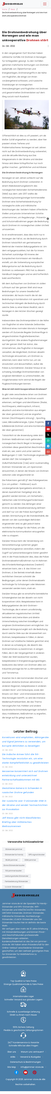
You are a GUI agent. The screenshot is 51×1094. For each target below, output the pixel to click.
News (13, 9)
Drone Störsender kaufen (14, 865)
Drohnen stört (37, 40)
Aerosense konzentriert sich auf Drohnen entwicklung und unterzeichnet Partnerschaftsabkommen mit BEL (25, 775)
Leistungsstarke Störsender (16, 876)
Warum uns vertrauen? (32, 1051)
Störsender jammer (13, 849)
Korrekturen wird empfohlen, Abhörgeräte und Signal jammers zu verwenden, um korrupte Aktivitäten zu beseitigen (25, 741)
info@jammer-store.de (32, 1067)
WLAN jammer (11, 860)
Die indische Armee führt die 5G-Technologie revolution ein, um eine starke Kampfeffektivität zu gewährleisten (25, 758)
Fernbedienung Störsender (16, 881)
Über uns (11, 1051)
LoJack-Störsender (13, 887)
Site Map (11, 1067)
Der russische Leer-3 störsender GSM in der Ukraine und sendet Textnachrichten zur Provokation (25, 805)
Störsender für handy (14, 854)
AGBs (12, 1056)
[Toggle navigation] (45, 4)
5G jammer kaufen (13, 870)
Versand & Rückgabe (30, 1056)
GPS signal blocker (36, 854)
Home (4, 9)
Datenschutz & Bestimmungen (25, 1062)
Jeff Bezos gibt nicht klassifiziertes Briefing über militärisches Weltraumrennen (21, 822)
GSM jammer (30, 860)
